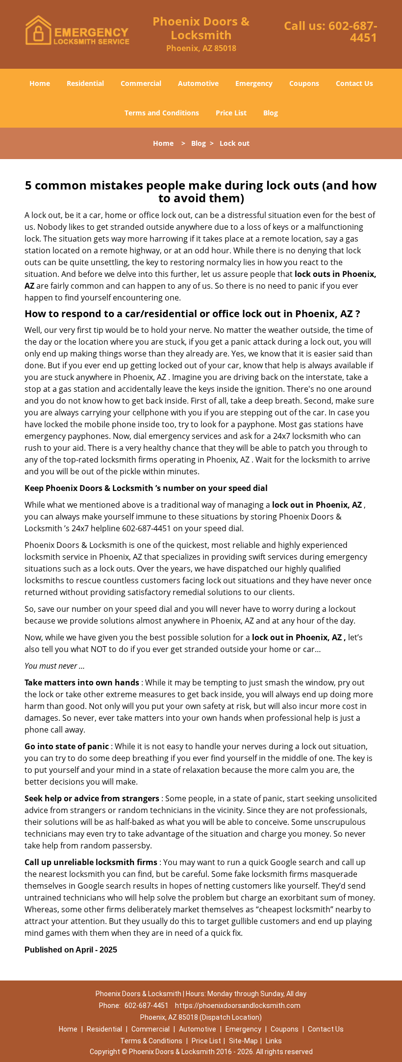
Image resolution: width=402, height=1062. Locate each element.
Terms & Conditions (151, 1041)
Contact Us (354, 83)
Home (39, 83)
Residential (85, 83)
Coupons (304, 83)
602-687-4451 (352, 31)
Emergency (254, 83)
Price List (231, 112)
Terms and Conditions (162, 112)
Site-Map (243, 1041)
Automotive (198, 83)
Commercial (141, 83)
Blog (270, 112)
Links (274, 1041)
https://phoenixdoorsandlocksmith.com (238, 1005)
